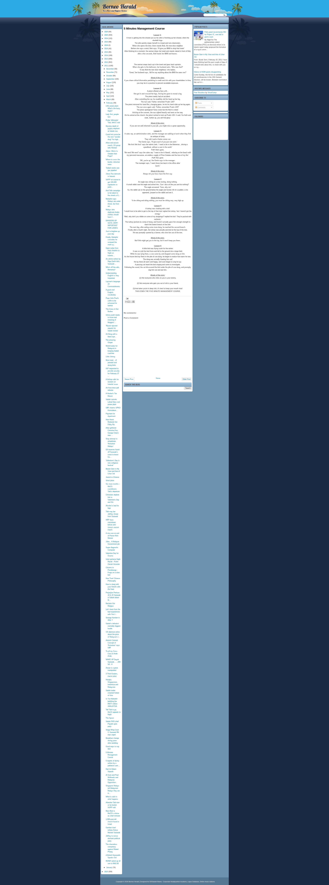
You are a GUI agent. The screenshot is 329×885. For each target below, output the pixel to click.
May (108, 93)
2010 (106, 872)
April (108, 96)
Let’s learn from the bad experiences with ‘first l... (113, 611)
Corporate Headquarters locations (175, 882)
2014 (106, 55)
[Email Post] (127, 298)
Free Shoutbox (199, 93)
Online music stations (207, 882)
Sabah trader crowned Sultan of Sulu (112, 692)
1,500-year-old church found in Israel (112, 821)
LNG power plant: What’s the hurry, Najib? (113, 108)
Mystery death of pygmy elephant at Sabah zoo (113, 128)
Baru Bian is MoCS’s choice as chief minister (113, 813)
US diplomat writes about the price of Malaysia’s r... (113, 634)
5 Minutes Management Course (111, 754)
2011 (106, 66)
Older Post (187, 379)
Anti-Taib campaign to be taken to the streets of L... (113, 193)
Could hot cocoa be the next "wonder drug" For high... (113, 136)
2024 (106, 38)
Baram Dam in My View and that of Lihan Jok (113, 471)
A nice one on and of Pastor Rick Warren (112, 535)
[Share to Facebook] (133, 301)
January (109, 867)
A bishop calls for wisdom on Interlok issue (112, 381)
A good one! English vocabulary (111, 292)
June (108, 89)
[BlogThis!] (128, 301)
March (108, 99)
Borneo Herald (119, 6)
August (109, 82)
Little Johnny (110, 357)
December (110, 69)
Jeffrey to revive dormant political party (113, 838)
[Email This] (126, 301)
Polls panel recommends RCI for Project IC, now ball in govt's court (215, 34)
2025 (106, 35)
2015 (106, 52)
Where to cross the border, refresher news (113, 162)
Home (158, 378)
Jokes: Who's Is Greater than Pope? (112, 153)
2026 (106, 32)
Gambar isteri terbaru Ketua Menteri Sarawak (113, 830)
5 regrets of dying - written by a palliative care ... (113, 763)
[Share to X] (131, 301)
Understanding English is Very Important (112, 275)
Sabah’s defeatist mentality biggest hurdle (113, 626)
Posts (199, 103)
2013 (106, 59)
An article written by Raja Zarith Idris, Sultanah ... (113, 261)
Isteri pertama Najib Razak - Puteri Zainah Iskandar (113, 561)
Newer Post (129, 379)
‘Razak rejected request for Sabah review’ (112, 328)
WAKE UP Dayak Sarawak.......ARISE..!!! (113, 662)
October (109, 76)
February (109, 103)
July (108, 86)
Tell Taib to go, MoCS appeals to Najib (113, 712)
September (110, 79)
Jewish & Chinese (112, 477)
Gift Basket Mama (155, 882)
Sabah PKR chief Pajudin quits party (112, 723)
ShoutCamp (212, 93)
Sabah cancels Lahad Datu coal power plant (113, 401)
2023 (106, 42)
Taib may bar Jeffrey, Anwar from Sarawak (112, 514)
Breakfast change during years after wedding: (112, 740)
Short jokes (110, 480)
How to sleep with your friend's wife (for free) (113, 586)
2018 (106, 45)
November (110, 72)
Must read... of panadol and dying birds (111, 362)
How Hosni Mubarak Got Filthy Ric (111, 422)
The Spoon (110, 718)
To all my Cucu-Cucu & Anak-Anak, (112, 653)
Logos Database (193, 882)
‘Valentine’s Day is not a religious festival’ (113, 463)
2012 (106, 62)
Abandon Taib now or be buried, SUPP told (112, 804)
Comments (201, 107)
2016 (106, 49)
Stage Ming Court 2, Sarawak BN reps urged (112, 732)
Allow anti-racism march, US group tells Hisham (113, 145)
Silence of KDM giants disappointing (207, 72)
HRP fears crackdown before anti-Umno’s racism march (112, 525)
